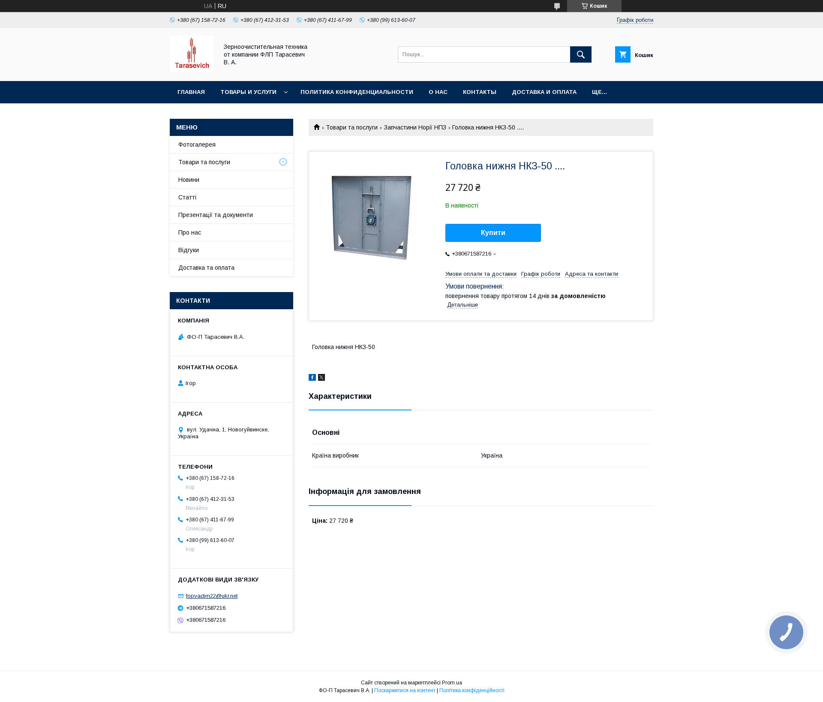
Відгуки (188, 250)
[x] (321, 378)
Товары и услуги (248, 92)
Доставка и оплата (544, 92)
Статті (187, 197)
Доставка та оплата (206, 267)
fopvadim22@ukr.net (211, 596)
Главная (191, 92)
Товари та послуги (352, 127)
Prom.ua (452, 683)
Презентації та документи (215, 214)
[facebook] (312, 378)
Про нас (189, 232)
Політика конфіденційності (472, 690)
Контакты (479, 92)
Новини (188, 179)
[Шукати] (581, 54)
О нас (438, 92)
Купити (493, 232)
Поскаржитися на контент (405, 690)
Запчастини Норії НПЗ (415, 127)
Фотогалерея (197, 144)
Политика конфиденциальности (356, 92)
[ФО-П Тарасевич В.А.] (191, 69)
